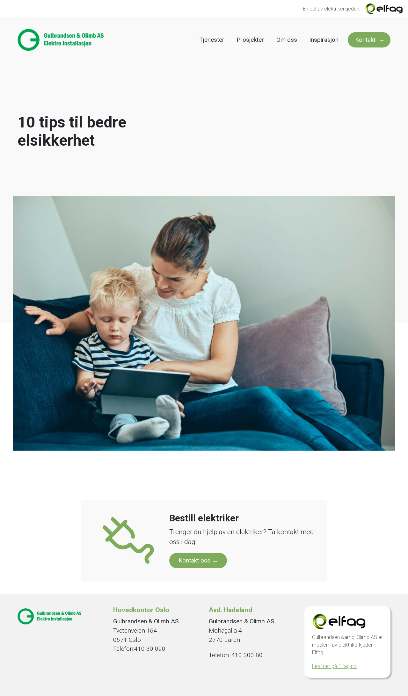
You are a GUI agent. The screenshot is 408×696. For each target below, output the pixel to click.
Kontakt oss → (198, 560)
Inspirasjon (324, 39)
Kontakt (365, 39)
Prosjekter (250, 39)
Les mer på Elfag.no (334, 666)
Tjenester (211, 39)
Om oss (286, 39)
